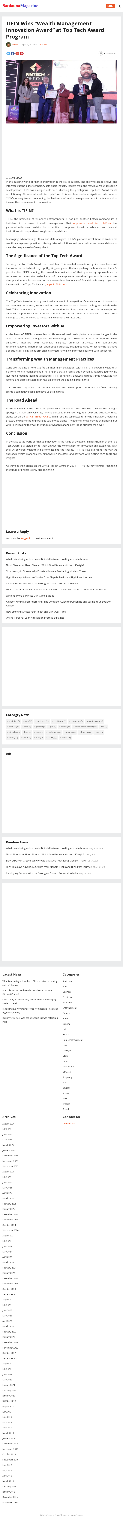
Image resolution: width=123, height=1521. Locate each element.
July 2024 (6, 1241)
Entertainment (95, 721)
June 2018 (7, 1465)
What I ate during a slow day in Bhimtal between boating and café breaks (47, 559)
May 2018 (7, 1470)
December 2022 (10, 1342)
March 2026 (8, 1145)
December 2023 (10, 1278)
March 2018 (8, 1480)
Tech (39, 737)
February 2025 (9, 1203)
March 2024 (8, 1262)
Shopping (85, 732)
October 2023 (9, 1289)
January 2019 (8, 1438)
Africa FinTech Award (38, 416)
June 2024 (7, 1246)
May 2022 (7, 1379)
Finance (14, 726)
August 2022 (8, 1363)
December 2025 (10, 1155)
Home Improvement (85, 726)
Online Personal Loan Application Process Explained (35, 617)
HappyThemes (76, 1515)
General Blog (53, 1515)
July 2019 (6, 1411)
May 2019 (7, 1422)
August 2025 (8, 1171)
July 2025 (6, 1177)
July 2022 (6, 1369)
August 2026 (8, 1123)
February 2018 (9, 1486)
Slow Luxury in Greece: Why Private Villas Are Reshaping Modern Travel (46, 571)
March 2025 (8, 1198)
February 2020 (9, 1390)
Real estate (54, 732)
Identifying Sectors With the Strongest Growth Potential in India (42, 583)
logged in (26, 538)
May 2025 (7, 1187)
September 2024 (10, 1230)
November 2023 (10, 1283)
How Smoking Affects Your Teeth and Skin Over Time (36, 611)
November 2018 (10, 1449)
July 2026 (6, 1128)
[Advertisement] (61, 148)
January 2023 (8, 1336)
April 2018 (7, 1475)
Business (43, 721)
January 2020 (8, 1395)
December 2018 (10, 1443)
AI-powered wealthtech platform (92, 223)
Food (27, 726)
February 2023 (9, 1331)
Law (104, 726)
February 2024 (9, 1267)
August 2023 (8, 1299)
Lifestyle (42, 44)
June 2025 (7, 1182)
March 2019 (8, 1433)
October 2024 (9, 1225)
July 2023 (6, 1305)
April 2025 (7, 1192)
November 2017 (10, 1502)
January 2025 (8, 1209)
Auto (28, 721)
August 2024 (8, 1235)
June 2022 (7, 1374)
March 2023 (8, 1326)
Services (70, 732)
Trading (52, 737)
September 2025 (10, 1166)
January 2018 (8, 1491)
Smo (99, 732)
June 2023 (7, 1310)
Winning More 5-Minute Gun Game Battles (30, 595)
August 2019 (8, 1406)
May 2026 (7, 1139)
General (40, 726)
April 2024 (7, 1256)
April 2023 (7, 1321)
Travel (66, 737)
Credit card (60, 721)
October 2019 (9, 1400)
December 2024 (10, 1214)
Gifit (53, 726)
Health (65, 726)
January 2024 (8, 1272)
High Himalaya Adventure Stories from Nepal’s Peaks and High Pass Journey (49, 577)
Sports (26, 737)
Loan (27, 732)
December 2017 (10, 1497)
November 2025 (10, 1161)
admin (15, 44)
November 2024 (10, 1219)
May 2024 (7, 1251)
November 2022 (10, 1347)
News (39, 732)
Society (13, 737)
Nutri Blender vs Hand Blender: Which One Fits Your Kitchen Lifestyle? (45, 565)
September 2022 (10, 1358)
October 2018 (9, 1454)
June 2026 (7, 1134)
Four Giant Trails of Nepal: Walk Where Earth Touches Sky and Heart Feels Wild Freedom (56, 589)
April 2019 (7, 1427)
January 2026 (8, 1150)
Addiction (14, 721)
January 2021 (8, 1385)
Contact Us (69, 1123)
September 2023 (10, 1294)
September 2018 (10, 1459)
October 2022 (9, 1353)
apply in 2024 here (56, 284)
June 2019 (7, 1417)
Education (76, 721)
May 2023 (7, 1315)
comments (110, 53)
